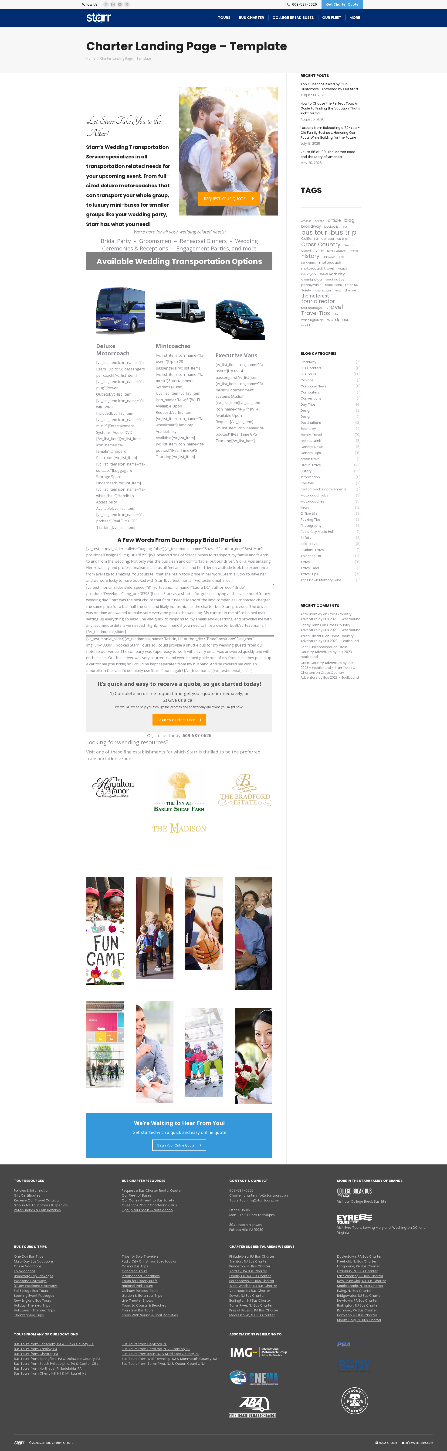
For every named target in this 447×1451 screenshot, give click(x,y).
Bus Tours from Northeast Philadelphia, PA (47, 1368)
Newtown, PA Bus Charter (357, 1300)
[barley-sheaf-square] (179, 790)
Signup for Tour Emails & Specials (41, 1205)
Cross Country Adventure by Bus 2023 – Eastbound (330, 638)
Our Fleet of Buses (136, 1195)
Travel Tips (315, 313)
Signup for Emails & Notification (147, 1210)
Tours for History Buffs (140, 1281)
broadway (311, 226)
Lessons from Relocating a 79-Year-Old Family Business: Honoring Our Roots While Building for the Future (330, 132)
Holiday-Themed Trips (32, 1305)
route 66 (351, 285)
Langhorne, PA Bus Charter (358, 1266)
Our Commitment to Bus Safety (148, 1200)
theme (350, 290)
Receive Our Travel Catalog (36, 1200)
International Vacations (141, 1276)
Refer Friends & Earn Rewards (37, 1210)
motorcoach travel (317, 268)
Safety (306, 290)
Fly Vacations (24, 1271)
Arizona (319, 221)
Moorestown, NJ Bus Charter (252, 1315)
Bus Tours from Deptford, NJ (144, 1344)
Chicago (342, 239)
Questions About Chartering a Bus (149, 1205)
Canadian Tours (135, 1271)
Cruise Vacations (27, 1266)
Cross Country (320, 244)
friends (354, 251)
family (319, 250)
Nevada (342, 268)
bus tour (314, 232)
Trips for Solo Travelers (140, 1256)
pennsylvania (311, 285)
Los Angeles (308, 263)
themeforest (315, 296)
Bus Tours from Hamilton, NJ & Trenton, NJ (156, 1349)
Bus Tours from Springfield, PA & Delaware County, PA (57, 1358)
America (306, 221)
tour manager (311, 308)
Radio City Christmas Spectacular (149, 1261)
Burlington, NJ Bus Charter (250, 1300)
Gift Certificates (27, 1195)
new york (308, 274)
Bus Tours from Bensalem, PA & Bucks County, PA (54, 1344)
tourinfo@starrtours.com (260, 1200)
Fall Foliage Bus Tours (31, 1290)
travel (334, 307)
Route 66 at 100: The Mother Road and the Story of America (328, 154)
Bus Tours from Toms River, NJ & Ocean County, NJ (163, 1363)
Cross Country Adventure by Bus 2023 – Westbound (330, 616)
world (305, 325)
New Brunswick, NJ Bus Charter (361, 1281)
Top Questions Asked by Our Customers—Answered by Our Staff (330, 86)
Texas (337, 290)
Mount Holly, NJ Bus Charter (359, 1320)
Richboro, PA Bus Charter (357, 1310)
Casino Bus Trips (135, 1266)
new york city (332, 274)
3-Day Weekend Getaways (36, 1285)
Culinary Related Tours (140, 1290)
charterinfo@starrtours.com (266, 1195)
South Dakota (322, 290)
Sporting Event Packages (34, 1295)
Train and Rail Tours (137, 1310)
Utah (336, 314)
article (334, 220)
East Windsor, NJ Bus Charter (360, 1276)
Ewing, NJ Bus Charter (354, 1290)
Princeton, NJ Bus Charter (249, 1266)
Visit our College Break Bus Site (361, 1201)
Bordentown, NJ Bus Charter (251, 1281)
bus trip (343, 232)
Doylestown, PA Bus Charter (359, 1256)
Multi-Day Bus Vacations (34, 1261)
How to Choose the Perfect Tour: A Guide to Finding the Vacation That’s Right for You (330, 108)
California (309, 238)
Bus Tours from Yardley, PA (35, 1349)
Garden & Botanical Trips (142, 1295)
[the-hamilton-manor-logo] (113, 787)
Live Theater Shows (137, 1300)
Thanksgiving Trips (29, 1315)
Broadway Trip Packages (33, 1276)
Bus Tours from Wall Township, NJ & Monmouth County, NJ (169, 1358)
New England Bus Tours (32, 1300)
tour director (318, 301)
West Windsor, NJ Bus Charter (253, 1285)
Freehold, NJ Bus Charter (356, 1261)
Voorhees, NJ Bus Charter (249, 1290)
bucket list (331, 226)
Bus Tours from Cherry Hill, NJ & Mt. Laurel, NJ (50, 1373)
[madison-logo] (179, 828)
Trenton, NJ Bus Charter (248, 1261)
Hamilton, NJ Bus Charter (357, 1315)
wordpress (338, 319)
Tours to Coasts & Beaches (144, 1305)
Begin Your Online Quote (176, 720)
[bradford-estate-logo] (245, 790)
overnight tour (311, 279)
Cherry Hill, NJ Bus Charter (250, 1276)
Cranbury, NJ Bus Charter (357, 1271)
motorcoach (330, 262)
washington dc (312, 320)
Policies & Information (32, 1190)
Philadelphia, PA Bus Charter (251, 1256)
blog (349, 220)
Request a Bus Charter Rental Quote (151, 1190)
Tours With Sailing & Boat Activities (150, 1315)
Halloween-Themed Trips (34, 1310)
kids (341, 257)
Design (349, 245)
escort (306, 250)
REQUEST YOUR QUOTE (225, 198)
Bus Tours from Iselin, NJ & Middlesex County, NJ (160, 1354)
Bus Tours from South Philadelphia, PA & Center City (56, 1363)
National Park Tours (137, 1285)
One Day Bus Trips (28, 1256)
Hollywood (329, 257)
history (310, 256)
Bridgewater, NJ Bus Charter (359, 1295)
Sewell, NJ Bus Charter (247, 1295)
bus (345, 227)
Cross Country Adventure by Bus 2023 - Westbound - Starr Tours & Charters (328, 667)
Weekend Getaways (30, 1281)
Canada (327, 238)
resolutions (333, 285)
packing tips (335, 279)
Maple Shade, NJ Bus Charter (360, 1285)
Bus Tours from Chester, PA (36, 1354)
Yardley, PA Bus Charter (248, 1271)
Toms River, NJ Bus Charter (251, 1305)
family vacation (336, 251)
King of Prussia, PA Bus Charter (253, 1310)
